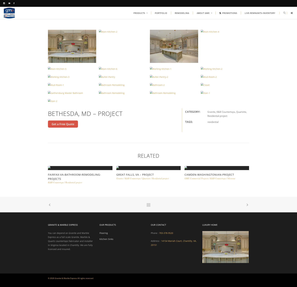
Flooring (103, 233)
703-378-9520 (166, 233)
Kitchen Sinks (106, 239)
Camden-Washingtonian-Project (209, 174)
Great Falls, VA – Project (135, 174)
